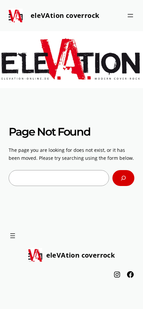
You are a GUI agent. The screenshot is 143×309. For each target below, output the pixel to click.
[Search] (123, 178)
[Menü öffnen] (130, 16)
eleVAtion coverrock (65, 15)
